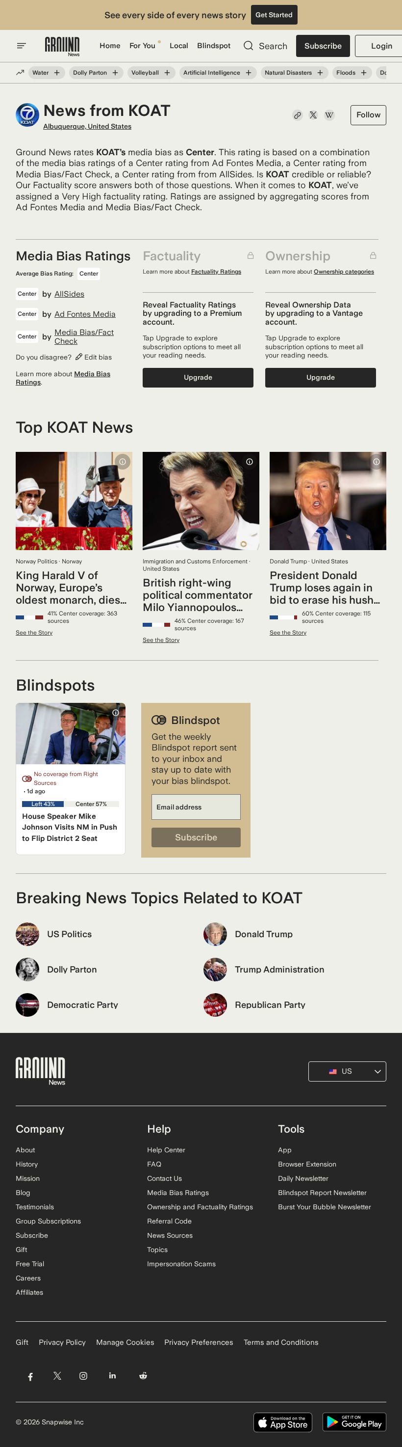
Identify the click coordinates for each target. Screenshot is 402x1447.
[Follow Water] (56, 72)
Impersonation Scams (181, 1264)
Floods (345, 72)
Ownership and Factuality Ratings (200, 1207)
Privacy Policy (62, 1342)
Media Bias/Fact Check (84, 336)
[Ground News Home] (62, 47)
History (27, 1164)
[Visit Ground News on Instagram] (83, 1376)
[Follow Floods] (363, 72)
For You (142, 45)
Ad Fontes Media (85, 314)
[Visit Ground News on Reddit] (143, 1376)
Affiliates (29, 1292)
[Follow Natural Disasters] (320, 72)
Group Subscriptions (48, 1221)
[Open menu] (21, 46)
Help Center (166, 1150)
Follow (368, 114)
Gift (21, 1249)
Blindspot (213, 45)
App (285, 1150)
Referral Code (169, 1221)
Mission (28, 1178)
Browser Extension (307, 1164)
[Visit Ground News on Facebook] (30, 1376)
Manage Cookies (125, 1342)
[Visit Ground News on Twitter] (57, 1376)
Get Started (274, 15)
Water (40, 72)
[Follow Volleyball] (167, 72)
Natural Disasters (288, 72)
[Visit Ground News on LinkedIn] (112, 1376)
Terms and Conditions (281, 1342)
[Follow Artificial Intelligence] (248, 72)
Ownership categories (344, 271)
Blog (23, 1193)
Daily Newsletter (303, 1178)
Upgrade (198, 377)
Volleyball (145, 72)
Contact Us (164, 1178)
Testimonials (35, 1207)
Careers (28, 1278)
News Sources (170, 1235)
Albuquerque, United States (87, 126)
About (25, 1150)
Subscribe (323, 46)
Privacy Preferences (198, 1342)
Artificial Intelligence (211, 72)
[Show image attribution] (122, 462)
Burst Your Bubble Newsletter (324, 1207)
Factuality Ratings (216, 271)
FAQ (154, 1164)
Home (110, 45)
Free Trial (30, 1264)
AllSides (69, 294)
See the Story (34, 632)
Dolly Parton (90, 72)
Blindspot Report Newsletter (322, 1193)
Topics (157, 1249)
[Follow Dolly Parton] (115, 72)
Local (179, 45)
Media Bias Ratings (178, 1193)
